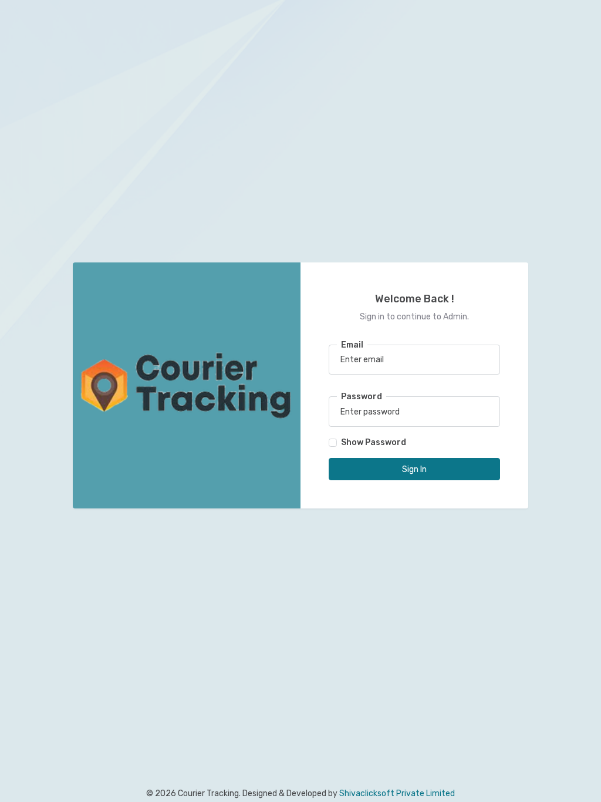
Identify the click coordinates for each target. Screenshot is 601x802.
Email (352, 345)
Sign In (414, 469)
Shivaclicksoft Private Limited (397, 793)
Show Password (373, 442)
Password (361, 397)
